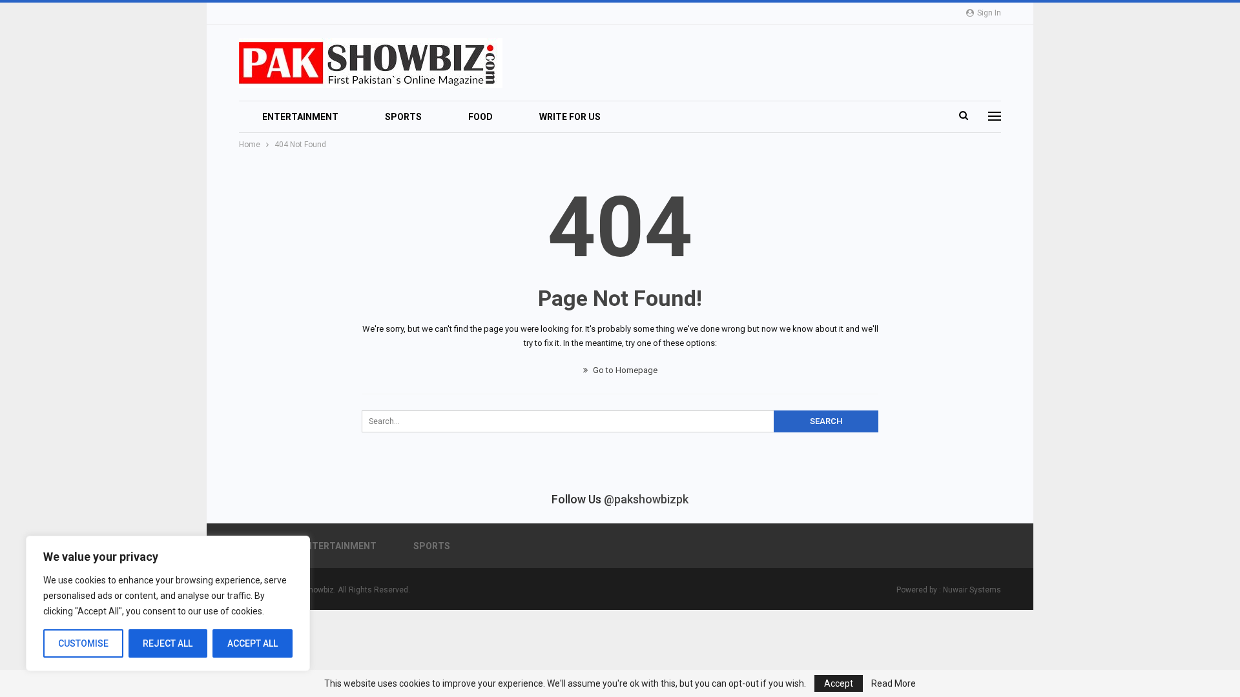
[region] (168, 603)
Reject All (167, 643)
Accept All (252, 643)
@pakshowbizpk (646, 499)
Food (480, 117)
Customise (83, 643)
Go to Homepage (624, 370)
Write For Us (570, 117)
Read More (893, 683)
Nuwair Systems (972, 589)
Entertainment (300, 117)
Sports (403, 117)
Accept (838, 683)
